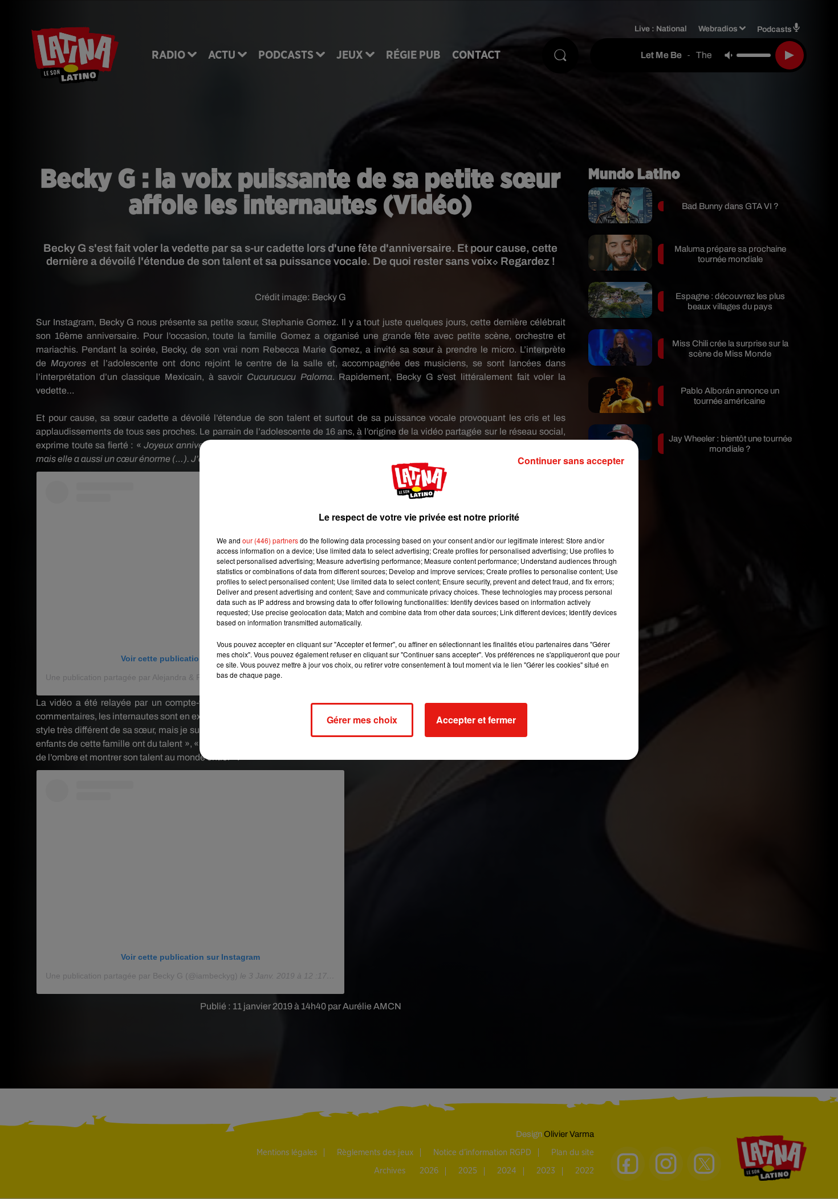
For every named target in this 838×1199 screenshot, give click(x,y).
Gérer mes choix (362, 719)
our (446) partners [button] (270, 540)
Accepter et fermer (476, 719)
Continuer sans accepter (571, 460)
